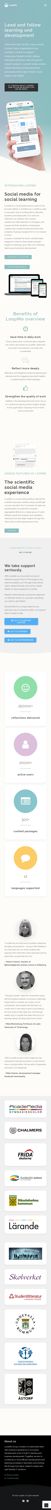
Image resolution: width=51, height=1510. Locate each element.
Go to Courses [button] (19, 631)
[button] (45, 5)
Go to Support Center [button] (23, 621)
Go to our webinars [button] (22, 640)
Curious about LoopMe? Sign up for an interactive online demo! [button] (21, 87)
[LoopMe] (10, 5)
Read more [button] (12, 530)
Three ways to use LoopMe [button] (18, 257)
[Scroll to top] (46, 1505)
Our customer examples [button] (17, 267)
